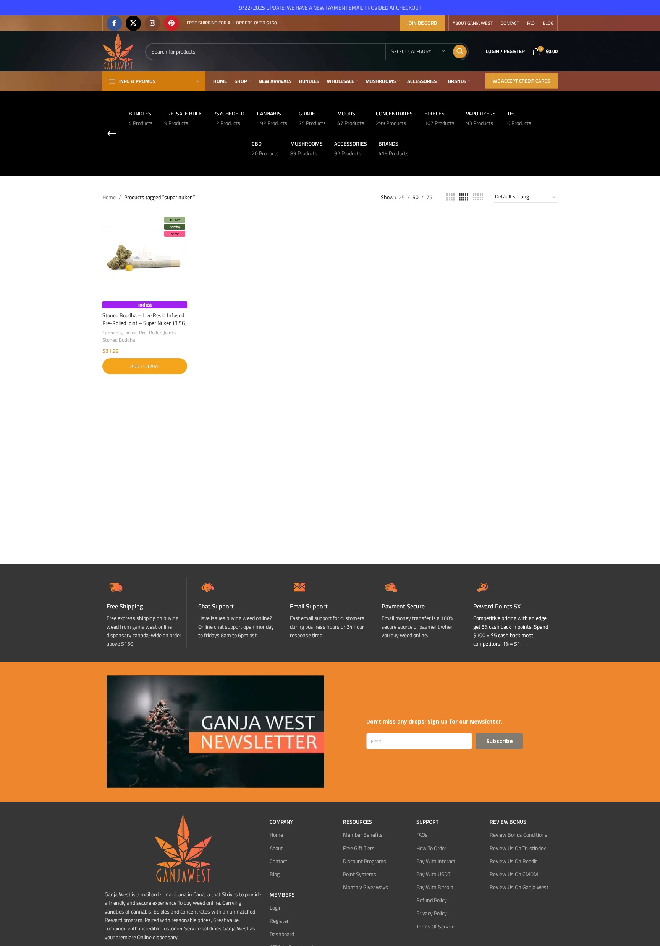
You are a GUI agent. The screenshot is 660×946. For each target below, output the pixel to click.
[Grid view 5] (463, 197)
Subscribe (499, 741)
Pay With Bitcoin (434, 887)
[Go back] (111, 133)
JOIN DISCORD (422, 23)
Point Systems (359, 874)
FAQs (422, 835)
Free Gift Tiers (359, 848)
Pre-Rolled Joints (157, 333)
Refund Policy (431, 900)
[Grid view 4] (450, 197)
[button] (144, 366)
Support (427, 822)
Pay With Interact (435, 861)
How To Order (431, 848)
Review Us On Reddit (513, 861)
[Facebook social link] (114, 23)
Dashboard (282, 934)
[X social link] (133, 23)
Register (279, 921)
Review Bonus (508, 822)
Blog (275, 874)
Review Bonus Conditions (518, 835)
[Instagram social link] (152, 23)
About (276, 848)
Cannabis (112, 333)
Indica (130, 333)
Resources (357, 822)
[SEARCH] (460, 51)
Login (276, 908)
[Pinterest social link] (171, 23)
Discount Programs (364, 861)
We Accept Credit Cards (521, 80)
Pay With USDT (433, 874)
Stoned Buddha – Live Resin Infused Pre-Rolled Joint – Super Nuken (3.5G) (144, 319)
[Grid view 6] (478, 197)
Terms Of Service (435, 926)
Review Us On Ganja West (519, 887)
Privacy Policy (431, 913)
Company (281, 822)
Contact (278, 861)
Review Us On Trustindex (518, 848)
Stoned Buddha (118, 340)
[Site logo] (118, 51)
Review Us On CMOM (514, 874)
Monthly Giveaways (365, 887)
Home (109, 197)
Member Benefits (363, 835)
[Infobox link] (238, 609)
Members (282, 895)
